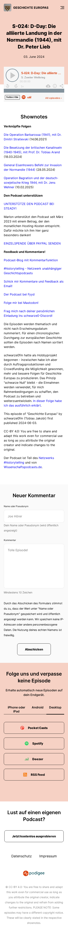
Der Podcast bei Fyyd (19, 294)
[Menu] (62, 7)
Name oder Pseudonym (16, 506)
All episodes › (53, 98)
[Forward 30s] (16, 86)
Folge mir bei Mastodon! (21, 303)
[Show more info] (54, 86)
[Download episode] (47, 86)
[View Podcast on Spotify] (24, 97)
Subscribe (12, 97)
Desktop (55, 707)
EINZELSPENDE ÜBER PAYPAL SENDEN (32, 243)
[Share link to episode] (61, 86)
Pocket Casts (38, 728)
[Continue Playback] (12, 75)
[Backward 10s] (7, 86)
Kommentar (10, 540)
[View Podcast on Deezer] (29, 97)
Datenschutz (21, 856)
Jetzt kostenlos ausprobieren (34, 836)
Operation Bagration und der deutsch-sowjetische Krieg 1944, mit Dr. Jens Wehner (31, 182)
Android (37, 707)
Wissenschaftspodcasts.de (23, 467)
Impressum (48, 856)
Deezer (37, 759)
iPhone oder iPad (16, 709)
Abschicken (34, 649)
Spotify (37, 743)
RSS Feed (38, 775)
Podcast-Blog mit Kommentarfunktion (31, 260)
